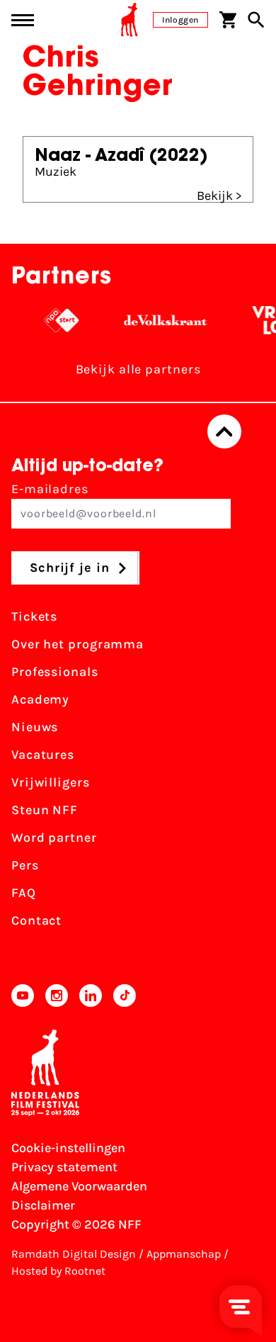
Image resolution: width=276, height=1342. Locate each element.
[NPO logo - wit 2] (57, 320)
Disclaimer (43, 1205)
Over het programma (77, 644)
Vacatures (42, 754)
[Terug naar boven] (224, 432)
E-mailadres (49, 489)
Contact (36, 920)
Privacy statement (64, 1167)
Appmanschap (183, 1254)
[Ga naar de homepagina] (129, 20)
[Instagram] (56, 995)
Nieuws (34, 727)
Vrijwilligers (50, 782)
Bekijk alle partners (138, 369)
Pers (25, 865)
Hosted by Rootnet (58, 1271)
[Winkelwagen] (227, 19)
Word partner (54, 837)
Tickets (34, 616)
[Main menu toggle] (22, 20)
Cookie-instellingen (68, 1148)
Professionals (54, 672)
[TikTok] (124, 995)
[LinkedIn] (90, 995)
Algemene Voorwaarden (79, 1186)
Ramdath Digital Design (73, 1254)
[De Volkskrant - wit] (161, 320)
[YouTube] (22, 995)
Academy (40, 699)
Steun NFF (44, 810)
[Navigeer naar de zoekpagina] (256, 19)
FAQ (23, 893)
